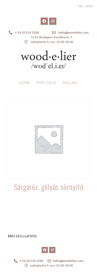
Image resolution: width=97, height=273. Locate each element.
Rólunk (70, 83)
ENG (89, 6)
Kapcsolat (46, 83)
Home (24, 83)
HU (80, 6)
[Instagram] (52, 21)
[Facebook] (44, 21)
